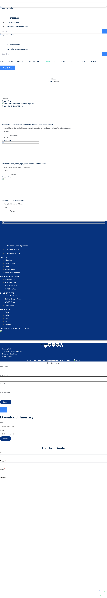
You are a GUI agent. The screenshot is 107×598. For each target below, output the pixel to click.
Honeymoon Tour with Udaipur (13, 200)
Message (4, 477)
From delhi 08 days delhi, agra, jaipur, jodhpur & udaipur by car (24, 164)
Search (104, 31)
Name (2, 422)
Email (2, 430)
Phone (3, 461)
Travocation (37, 360)
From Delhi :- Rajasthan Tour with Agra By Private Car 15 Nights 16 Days (27, 124)
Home (50, 81)
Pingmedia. (68, 360)
